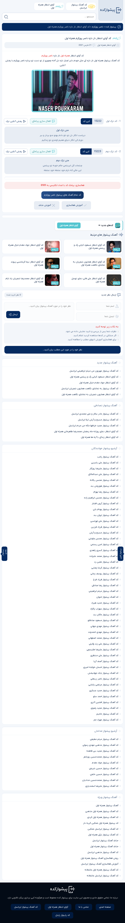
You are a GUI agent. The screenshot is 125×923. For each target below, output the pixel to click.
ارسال (15, 314)
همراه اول (65, 55)
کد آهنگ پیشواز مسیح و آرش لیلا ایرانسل (98, 419)
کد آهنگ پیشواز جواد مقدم (105, 762)
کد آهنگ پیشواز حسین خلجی (104, 774)
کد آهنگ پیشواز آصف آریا (106, 661)
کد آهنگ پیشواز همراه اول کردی (102, 817)
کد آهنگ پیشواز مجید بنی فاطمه (102, 751)
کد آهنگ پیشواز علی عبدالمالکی (103, 474)
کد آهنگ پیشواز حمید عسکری (103, 690)
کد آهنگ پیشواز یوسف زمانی (104, 573)
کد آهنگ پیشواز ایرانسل (79, 6)
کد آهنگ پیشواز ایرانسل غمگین (103, 829)
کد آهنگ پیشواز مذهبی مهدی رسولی (100, 745)
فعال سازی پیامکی (41, 121)
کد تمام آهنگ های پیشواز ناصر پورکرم (62, 195)
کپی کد (86, 121)
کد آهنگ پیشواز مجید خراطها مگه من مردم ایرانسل (93, 425)
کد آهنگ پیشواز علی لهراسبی (104, 521)
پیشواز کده (110, 26)
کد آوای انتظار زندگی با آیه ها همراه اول (99, 437)
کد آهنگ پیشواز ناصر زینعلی (104, 678)
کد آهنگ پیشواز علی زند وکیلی (103, 643)
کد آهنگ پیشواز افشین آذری (104, 702)
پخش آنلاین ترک (14, 121)
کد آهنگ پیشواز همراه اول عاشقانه (101, 869)
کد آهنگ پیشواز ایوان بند (105, 515)
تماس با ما (84, 907)
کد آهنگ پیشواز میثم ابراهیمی (103, 591)
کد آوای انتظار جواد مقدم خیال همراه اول (98, 382)
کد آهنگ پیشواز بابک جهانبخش (103, 673)
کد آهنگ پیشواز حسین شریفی (103, 768)
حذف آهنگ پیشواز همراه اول (104, 846)
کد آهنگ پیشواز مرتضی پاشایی (103, 684)
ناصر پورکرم (97, 26)
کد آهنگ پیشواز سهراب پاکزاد (104, 608)
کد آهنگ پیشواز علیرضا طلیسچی (102, 649)
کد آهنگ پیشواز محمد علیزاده (104, 556)
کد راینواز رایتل (62, 915)
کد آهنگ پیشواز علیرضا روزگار (104, 468)
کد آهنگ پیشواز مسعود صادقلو (103, 620)
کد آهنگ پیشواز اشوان (107, 597)
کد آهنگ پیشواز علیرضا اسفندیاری (101, 786)
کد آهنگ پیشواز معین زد (106, 562)
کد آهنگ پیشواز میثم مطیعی (104, 739)
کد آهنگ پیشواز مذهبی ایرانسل (102, 852)
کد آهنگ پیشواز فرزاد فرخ (105, 579)
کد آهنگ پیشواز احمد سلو (105, 696)
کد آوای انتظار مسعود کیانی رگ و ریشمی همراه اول (94, 376)
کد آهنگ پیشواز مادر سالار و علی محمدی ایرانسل (94, 413)
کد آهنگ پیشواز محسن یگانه (104, 480)
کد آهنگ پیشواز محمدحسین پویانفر (100, 756)
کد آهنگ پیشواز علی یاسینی (104, 462)
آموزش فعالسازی (74, 205)
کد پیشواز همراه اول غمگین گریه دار (100, 823)
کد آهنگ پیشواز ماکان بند (105, 614)
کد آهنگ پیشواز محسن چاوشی (103, 538)
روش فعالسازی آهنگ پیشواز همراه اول (99, 858)
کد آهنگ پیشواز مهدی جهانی (104, 626)
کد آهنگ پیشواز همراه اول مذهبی (101, 811)
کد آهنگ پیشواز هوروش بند (104, 486)
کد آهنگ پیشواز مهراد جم (106, 719)
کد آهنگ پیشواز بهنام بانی (105, 509)
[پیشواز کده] (110, 10)
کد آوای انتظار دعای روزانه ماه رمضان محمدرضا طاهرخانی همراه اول (86, 431)
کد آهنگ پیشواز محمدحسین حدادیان (100, 780)
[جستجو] (6, 17)
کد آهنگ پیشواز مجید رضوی (104, 708)
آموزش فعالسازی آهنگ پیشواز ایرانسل (99, 864)
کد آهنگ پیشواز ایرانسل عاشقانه (102, 875)
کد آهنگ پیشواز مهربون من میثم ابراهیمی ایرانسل (93, 371)
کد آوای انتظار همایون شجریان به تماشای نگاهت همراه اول (90, 394)
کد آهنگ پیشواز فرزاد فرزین (104, 527)
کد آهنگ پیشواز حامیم (107, 714)
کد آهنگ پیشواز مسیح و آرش (103, 532)
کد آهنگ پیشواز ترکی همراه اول (103, 834)
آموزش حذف (45, 205)
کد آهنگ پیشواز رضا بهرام (105, 491)
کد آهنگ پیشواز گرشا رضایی (104, 567)
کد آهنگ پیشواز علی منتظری (104, 655)
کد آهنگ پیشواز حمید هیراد (104, 603)
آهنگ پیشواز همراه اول (107, 805)
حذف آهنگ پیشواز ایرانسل (105, 840)
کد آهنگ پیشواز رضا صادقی (105, 585)
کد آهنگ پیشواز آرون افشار (105, 503)
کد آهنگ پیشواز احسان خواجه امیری (100, 667)
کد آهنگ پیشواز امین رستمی (104, 544)
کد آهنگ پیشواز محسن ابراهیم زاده (101, 497)
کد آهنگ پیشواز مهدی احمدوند (103, 632)
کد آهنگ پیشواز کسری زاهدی (104, 550)
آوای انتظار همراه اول (46, 6)
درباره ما (114, 897)
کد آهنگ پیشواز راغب (107, 456)
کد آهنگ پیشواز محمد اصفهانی (103, 638)
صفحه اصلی (105, 907)
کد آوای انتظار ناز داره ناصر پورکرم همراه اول (88, 38)
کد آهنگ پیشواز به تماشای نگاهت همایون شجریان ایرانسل (89, 388)
